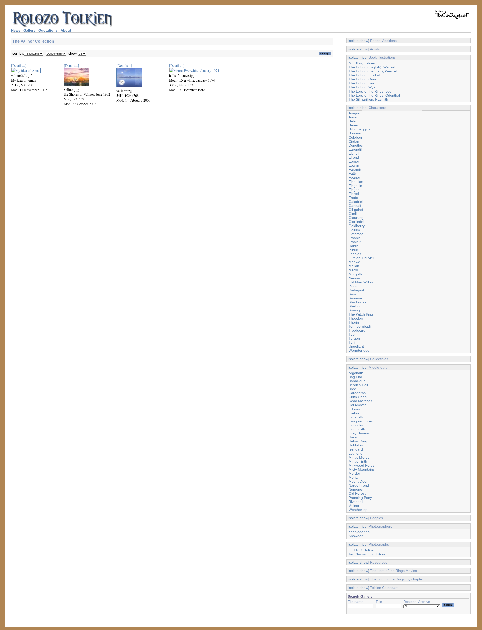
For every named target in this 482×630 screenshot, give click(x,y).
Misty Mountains (362, 469)
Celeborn (356, 137)
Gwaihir (355, 242)
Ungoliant (356, 346)
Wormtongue (359, 350)
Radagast (356, 290)
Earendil (355, 149)
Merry (353, 270)
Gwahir (354, 238)
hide (363, 57)
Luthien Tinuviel (361, 258)
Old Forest (357, 493)
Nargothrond (359, 485)
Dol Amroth (357, 405)
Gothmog (356, 234)
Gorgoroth (357, 429)
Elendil (354, 153)
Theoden (356, 318)
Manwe (354, 262)
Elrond (354, 157)
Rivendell (356, 502)
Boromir (355, 133)
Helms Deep (358, 441)
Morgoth (355, 274)
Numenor (356, 489)
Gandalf (355, 206)
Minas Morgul (359, 457)
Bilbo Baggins (359, 129)
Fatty (353, 173)
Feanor (354, 177)
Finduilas (356, 181)
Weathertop (358, 510)
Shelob (354, 306)
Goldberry (357, 226)
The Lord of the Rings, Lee (370, 91)
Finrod (354, 194)
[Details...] (18, 65)
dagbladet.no (359, 532)
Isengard (356, 449)
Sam (352, 294)
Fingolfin (355, 186)
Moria (353, 477)
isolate (353, 41)
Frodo (353, 198)
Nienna (354, 278)
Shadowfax (357, 302)
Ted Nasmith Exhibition (367, 554)
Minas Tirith (358, 461)
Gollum (354, 230)
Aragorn (355, 113)
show (364, 41)
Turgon (354, 338)
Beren (353, 125)
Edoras (354, 409)
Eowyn (354, 165)
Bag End (355, 377)
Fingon (354, 190)
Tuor (352, 334)
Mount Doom (359, 481)
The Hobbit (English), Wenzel (372, 67)
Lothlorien (357, 453)
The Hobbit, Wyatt (363, 87)
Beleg (353, 121)
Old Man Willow (361, 282)
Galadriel (356, 202)
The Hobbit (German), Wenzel (373, 71)
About (66, 30)
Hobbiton (356, 445)
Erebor (354, 413)
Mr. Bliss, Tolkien (362, 63)
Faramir (355, 169)
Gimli (353, 214)
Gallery (29, 30)
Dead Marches (360, 401)
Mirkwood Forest (362, 465)
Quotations (48, 30)
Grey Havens (359, 433)
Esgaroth (356, 417)
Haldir (353, 246)
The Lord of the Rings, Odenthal (374, 95)
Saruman (356, 298)
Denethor (356, 145)
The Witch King (361, 314)
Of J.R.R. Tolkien (362, 550)
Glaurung (356, 218)
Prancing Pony (360, 498)
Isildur (353, 250)
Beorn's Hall (358, 385)
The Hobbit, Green (363, 79)
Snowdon (356, 536)
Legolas (355, 254)
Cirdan (354, 141)
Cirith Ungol (358, 397)
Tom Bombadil (360, 326)
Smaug (354, 310)
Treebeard (357, 330)
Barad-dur (357, 381)
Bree (352, 389)
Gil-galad (356, 210)
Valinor (354, 506)
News (15, 30)
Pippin (353, 286)
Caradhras (357, 393)
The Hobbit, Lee (361, 83)
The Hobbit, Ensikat (364, 75)
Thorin (354, 322)
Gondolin (356, 425)
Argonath (356, 373)
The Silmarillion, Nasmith (368, 99)
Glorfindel (356, 222)
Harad (353, 437)
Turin (353, 342)
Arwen (354, 117)
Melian (354, 266)
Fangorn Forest (361, 421)
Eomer (354, 161)
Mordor (354, 473)
